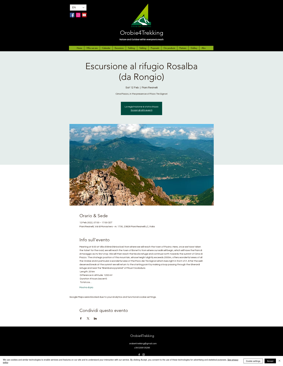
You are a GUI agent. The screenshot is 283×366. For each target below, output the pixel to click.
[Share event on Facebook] (80, 318)
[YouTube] (84, 15)
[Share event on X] (88, 318)
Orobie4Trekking (141, 32)
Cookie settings (253, 360)
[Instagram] (78, 15)
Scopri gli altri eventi (141, 110)
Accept (270, 360)
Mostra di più (86, 287)
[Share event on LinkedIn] (95, 318)
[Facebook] (72, 15)
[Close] (279, 361)
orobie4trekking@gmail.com (143, 344)
